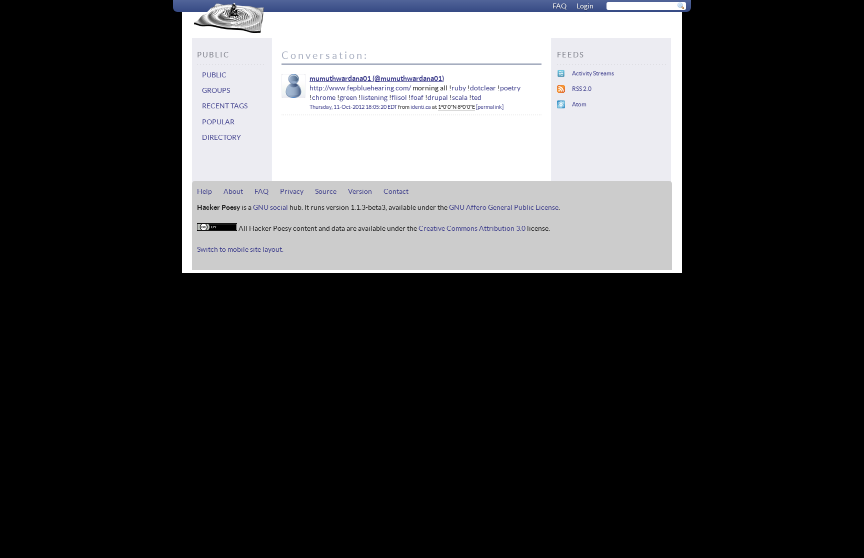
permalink (490, 107)
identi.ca (420, 107)
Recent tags (225, 106)
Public (214, 75)
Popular (218, 122)
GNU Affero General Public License (503, 207)
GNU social (270, 207)
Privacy (292, 191)
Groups (216, 90)
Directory (221, 137)
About (233, 191)
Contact (396, 191)
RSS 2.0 (582, 88)
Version (360, 191)
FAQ (559, 6)
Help (204, 191)
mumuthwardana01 (340, 78)
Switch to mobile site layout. (240, 249)
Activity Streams (593, 73)
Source (325, 191)
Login (585, 6)
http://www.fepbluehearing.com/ (360, 88)
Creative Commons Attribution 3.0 (472, 228)
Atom (579, 104)
